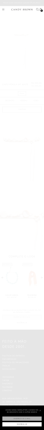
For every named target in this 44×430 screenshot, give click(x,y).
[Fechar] (40, 410)
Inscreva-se (22, 424)
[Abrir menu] (3, 9)
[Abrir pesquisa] (37, 9)
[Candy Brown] (22, 9)
